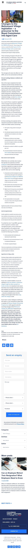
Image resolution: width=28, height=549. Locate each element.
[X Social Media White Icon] (17, 547)
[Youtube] (19, 547)
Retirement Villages (18, 332)
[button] (2, 2)
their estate (18, 97)
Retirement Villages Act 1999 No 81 (10, 307)
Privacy (15, 519)
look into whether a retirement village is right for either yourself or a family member (11, 284)
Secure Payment (7, 519)
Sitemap (18, 537)
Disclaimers (6, 522)
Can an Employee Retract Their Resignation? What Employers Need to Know (12, 475)
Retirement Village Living (7, 332)
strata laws (10, 178)
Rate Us (13, 522)
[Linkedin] (14, 547)
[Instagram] (11, 547)
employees (4, 164)
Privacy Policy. (20, 424)
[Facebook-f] (9, 547)
